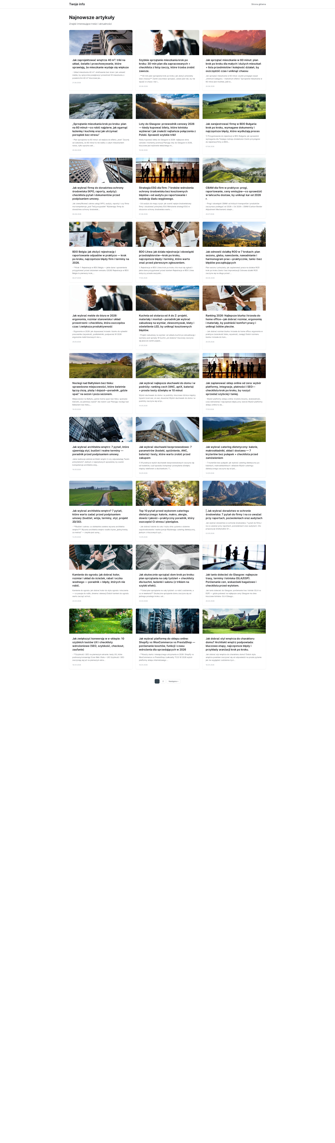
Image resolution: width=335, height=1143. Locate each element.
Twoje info (77, 4)
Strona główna (258, 4)
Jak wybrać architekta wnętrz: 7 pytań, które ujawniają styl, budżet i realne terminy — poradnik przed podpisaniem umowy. (100, 450)
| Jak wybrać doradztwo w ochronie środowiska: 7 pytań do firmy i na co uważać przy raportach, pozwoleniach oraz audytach (234, 514)
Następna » (173, 681)
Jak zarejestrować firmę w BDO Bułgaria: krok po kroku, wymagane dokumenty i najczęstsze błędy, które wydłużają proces (233, 127)
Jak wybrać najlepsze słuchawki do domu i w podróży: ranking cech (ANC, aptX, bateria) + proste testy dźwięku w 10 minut (167, 387)
